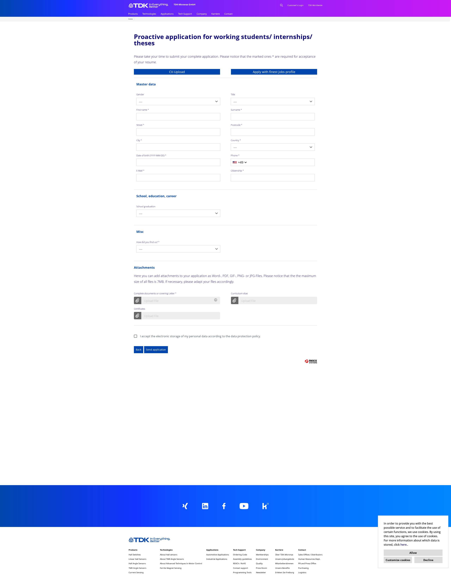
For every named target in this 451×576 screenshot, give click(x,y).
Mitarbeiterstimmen (284, 563)
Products (133, 13)
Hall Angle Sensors (137, 563)
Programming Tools (242, 572)
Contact (228, 13)
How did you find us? (147, 242)
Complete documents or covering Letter (155, 293)
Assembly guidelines (242, 559)
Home (130, 19)
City (139, 140)
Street (140, 124)
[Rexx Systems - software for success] (311, 361)
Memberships (262, 554)
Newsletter (261, 572)
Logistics (302, 572)
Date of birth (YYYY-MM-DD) (151, 155)
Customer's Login (296, 5)
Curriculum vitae (239, 293)
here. (403, 545)
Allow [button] (413, 552)
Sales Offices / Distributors (310, 554)
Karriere (215, 13)
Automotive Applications (217, 554)
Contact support (240, 568)
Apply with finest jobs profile (274, 72)
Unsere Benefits (282, 568)
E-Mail (140, 170)
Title (233, 94)
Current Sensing (136, 572)
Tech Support (185, 13)
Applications (167, 13)
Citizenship (237, 170)
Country (236, 140)
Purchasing (303, 568)
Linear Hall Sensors (137, 559)
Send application (156, 349)
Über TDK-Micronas (284, 554)
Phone (235, 155)
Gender (140, 94)
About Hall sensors (168, 554)
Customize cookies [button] (398, 560)
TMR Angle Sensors (137, 568)
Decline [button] (428, 560)
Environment (262, 559)
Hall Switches (135, 554)
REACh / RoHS (239, 563)
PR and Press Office (307, 563)
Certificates (139, 308)
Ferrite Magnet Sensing (170, 568)
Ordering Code (240, 554)
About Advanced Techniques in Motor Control (181, 563)
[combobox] (178, 101)
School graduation (145, 206)
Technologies (149, 13)
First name (142, 109)
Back (138, 349)
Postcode (236, 124)
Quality (259, 563)
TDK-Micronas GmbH (184, 4)
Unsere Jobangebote (284, 559)
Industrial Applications (216, 559)
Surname (236, 109)
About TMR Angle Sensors (172, 559)
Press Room (261, 568)
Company (202, 13)
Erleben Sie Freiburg (284, 572)
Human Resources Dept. (309, 559)
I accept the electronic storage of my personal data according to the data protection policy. (200, 336)
